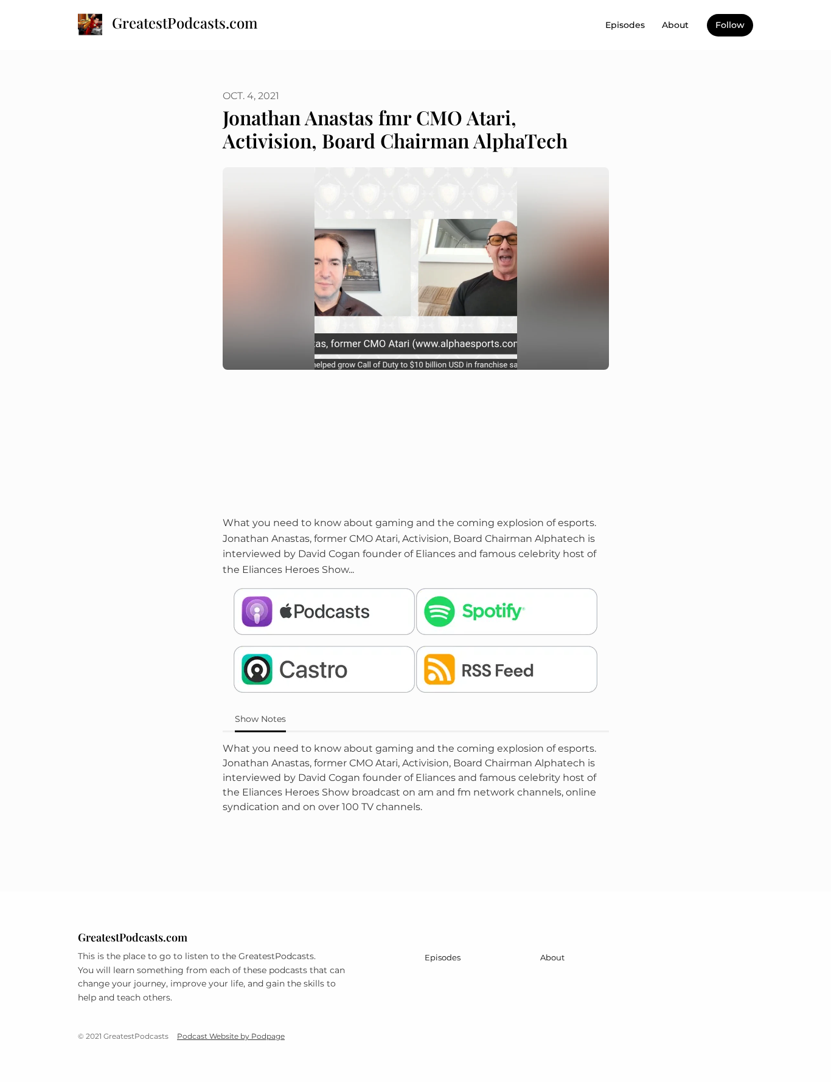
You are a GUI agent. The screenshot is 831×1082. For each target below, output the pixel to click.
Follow (730, 24)
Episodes (625, 24)
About (675, 24)
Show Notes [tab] (260, 718)
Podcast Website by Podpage (231, 1036)
